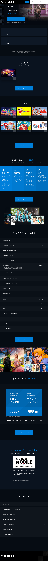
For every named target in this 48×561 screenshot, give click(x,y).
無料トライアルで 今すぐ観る (38, 2)
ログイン (27, 1)
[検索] (24, 2)
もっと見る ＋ (24, 136)
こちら (24, 22)
